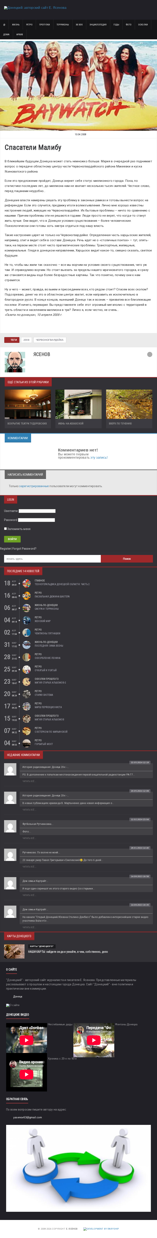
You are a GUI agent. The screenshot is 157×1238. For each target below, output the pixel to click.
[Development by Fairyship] (101, 1229)
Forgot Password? (24, 548)
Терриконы (63, 24)
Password (10, 520)
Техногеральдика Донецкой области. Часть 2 (62, 584)
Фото (128, 24)
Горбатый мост (44, 744)
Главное (40, 580)
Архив (19, 34)
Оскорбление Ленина (47, 658)
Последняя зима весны (49, 645)
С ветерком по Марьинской (51, 731)
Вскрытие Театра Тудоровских (27, 423)
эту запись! (99, 457)
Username (11, 511)
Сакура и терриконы (47, 608)
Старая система (44, 694)
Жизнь (15, 24)
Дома (6, 34)
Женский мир (42, 621)
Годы (116, 24)
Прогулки (44, 24)
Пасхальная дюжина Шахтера (52, 596)
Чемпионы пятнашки (47, 633)
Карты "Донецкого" (42, 946)
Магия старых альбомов (49, 719)
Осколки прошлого (47, 679)
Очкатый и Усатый (46, 670)
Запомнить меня (18, 529)
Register (5, 548)
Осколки (143, 24)
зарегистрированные (34, 486)
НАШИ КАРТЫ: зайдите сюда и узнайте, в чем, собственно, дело (68, 951)
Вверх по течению (120, 423)
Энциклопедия (98, 24)
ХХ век (79, 24)
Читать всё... (29, 781)
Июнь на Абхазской (70, 423)
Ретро (29, 24)
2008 (26, 340)
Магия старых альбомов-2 (50, 682)
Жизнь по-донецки (46, 605)
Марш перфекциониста (48, 707)
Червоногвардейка (50, 340)
